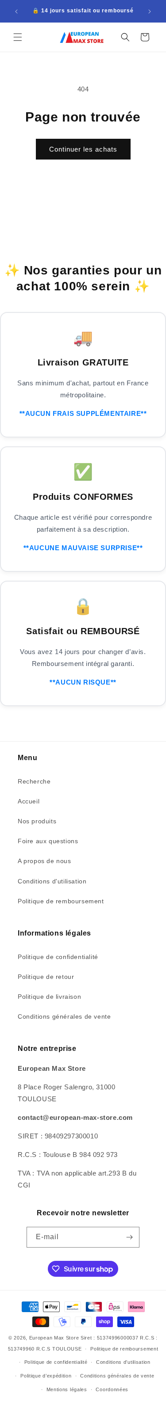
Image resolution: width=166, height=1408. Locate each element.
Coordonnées (112, 1389)
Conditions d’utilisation (123, 1362)
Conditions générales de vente (64, 1016)
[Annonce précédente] (16, 11)
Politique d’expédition (45, 1375)
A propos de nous (44, 860)
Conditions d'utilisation (52, 881)
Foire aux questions (48, 841)
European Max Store (54, 1337)
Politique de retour (46, 976)
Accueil (28, 801)
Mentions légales (66, 1389)
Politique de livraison (49, 996)
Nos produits (37, 821)
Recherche (34, 781)
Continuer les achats (83, 149)
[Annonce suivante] (149, 11)
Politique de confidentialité (58, 956)
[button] (17, 37)
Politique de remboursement (61, 901)
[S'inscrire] (129, 1237)
